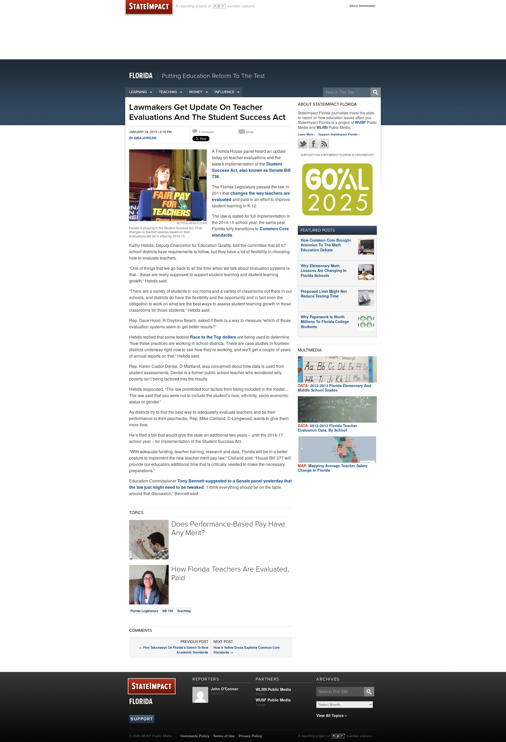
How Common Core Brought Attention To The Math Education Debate (326, 244)
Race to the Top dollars (213, 337)
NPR (219, 6)
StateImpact (151, 686)
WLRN (322, 127)
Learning (138, 92)
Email (249, 132)
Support (142, 719)
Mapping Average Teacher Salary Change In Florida (332, 468)
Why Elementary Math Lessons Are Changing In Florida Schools (324, 270)
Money (195, 92)
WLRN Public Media (273, 689)
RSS (324, 143)
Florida (141, 76)
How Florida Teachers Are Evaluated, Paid (230, 574)
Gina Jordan (145, 137)
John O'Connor (224, 688)
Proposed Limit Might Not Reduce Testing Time (324, 294)
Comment (206, 132)
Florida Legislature (144, 610)
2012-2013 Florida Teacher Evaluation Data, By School (327, 428)
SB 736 (167, 610)
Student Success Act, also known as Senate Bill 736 (251, 170)
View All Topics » (331, 715)
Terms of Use (224, 735)
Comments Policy (194, 735)
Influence (224, 92)
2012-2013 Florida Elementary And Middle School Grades (334, 388)
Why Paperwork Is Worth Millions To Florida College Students (325, 321)
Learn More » (307, 134)
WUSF (360, 122)
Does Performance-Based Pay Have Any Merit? (228, 529)
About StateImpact (362, 6)
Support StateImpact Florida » (339, 134)
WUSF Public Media (273, 699)
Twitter (302, 143)
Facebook (313, 143)
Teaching (168, 92)
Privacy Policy (250, 735)
